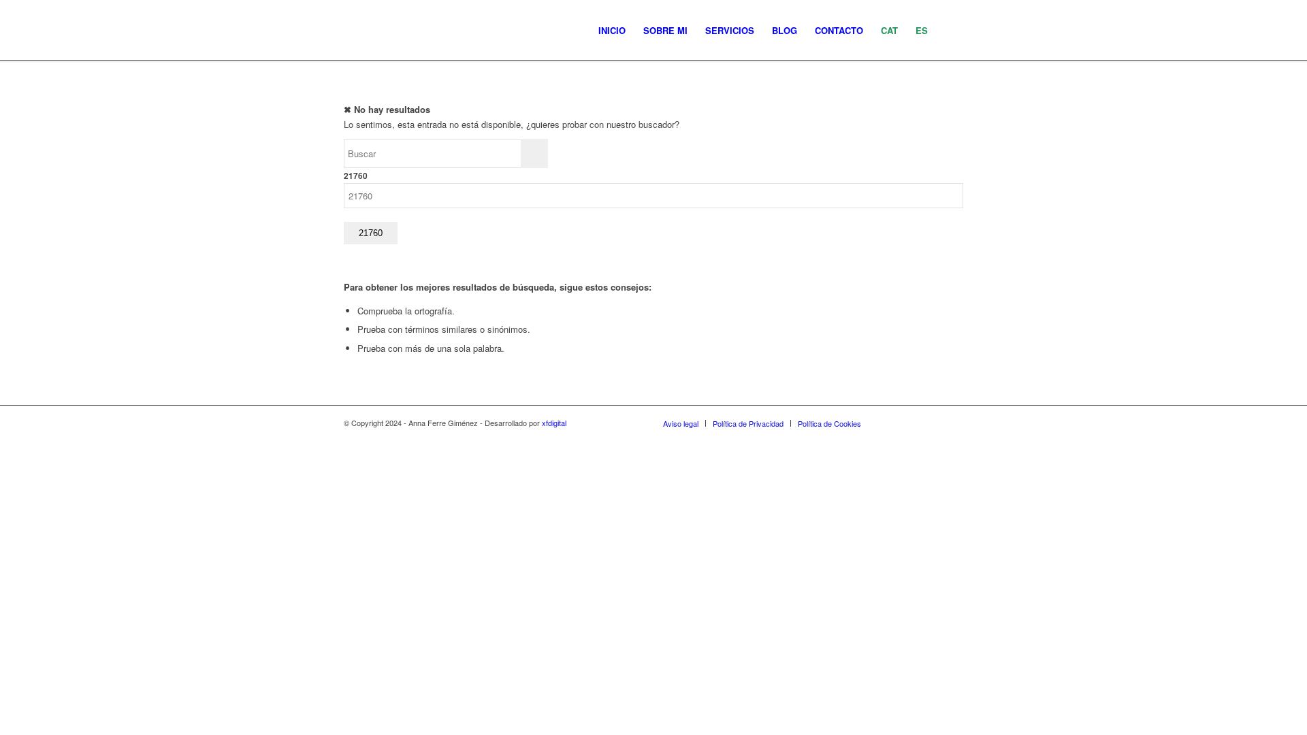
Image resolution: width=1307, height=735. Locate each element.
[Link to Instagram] (892, 422)
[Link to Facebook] (912, 422)
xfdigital (554, 422)
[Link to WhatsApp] (932, 422)
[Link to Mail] (953, 422)
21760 (356, 176)
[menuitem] (612, 30)
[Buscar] (950, 30)
